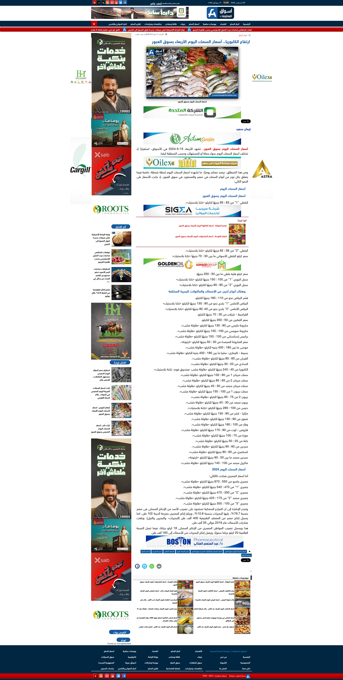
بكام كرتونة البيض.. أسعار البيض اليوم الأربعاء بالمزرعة (214, 599)
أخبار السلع (234, 23)
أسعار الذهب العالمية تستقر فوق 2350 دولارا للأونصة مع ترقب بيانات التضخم (157, 619)
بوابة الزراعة (153, 656)
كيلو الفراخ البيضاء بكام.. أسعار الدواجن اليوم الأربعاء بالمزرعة (158, 592)
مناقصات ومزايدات (153, 23)
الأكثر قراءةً (120, 362)
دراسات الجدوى (107, 668)
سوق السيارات (107, 656)
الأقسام (198, 651)
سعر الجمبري (157, 551)
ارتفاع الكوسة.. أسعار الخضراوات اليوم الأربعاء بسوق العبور (201, 236)
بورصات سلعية (209, 23)
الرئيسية (246, 23)
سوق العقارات (195, 662)
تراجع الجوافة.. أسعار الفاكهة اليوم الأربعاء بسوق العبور (203, 225)
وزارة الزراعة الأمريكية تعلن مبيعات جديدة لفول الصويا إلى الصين (182, 29)
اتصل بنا (223, 668)
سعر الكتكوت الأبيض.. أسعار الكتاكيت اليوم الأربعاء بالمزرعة (216, 592)
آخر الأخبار (121, 226)
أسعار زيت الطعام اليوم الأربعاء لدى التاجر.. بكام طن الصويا (158, 601)
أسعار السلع (194, 23)
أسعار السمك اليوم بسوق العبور (226, 148)
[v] (194, 542)
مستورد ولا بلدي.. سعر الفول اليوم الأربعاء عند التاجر (215, 626)
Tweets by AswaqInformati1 (119, 643)
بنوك (182, 23)
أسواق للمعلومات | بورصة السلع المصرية (228, 651)
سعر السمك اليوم (183, 551)
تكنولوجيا (132, 656)
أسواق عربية (130, 662)
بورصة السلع (246, 555)
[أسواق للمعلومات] (111, 209)
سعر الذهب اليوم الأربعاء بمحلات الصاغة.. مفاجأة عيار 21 (157, 608)
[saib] (111, 171)
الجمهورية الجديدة (106, 662)
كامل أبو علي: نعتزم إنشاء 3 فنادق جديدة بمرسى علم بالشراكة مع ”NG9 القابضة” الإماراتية (106, 29)
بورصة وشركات (151, 662)
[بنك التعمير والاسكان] (111, 73)
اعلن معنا (246, 668)
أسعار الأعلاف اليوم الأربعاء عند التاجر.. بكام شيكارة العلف (213, 608)
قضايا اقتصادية (173, 668)
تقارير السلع (136, 23)
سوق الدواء (175, 662)
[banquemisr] (111, 130)
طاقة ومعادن (171, 23)
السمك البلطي (169, 551)
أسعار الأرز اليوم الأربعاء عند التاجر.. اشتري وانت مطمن (158, 626)
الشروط (223, 662)
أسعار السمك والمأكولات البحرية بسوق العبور (207, 551)
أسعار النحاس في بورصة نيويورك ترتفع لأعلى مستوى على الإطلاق (215, 619)
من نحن (223, 656)
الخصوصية (245, 662)
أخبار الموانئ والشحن (118, 23)
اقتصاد (223, 23)
